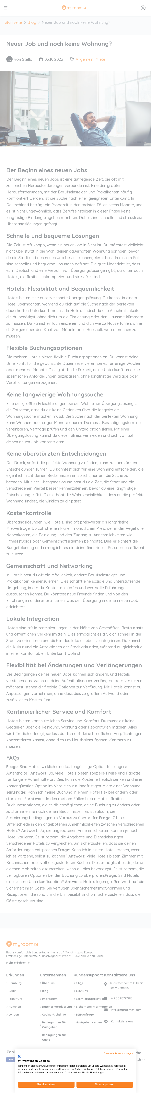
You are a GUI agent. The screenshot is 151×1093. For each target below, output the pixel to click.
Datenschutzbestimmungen (118, 1053)
